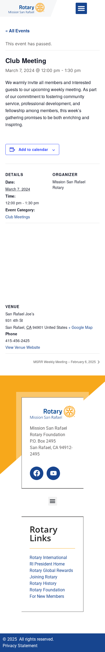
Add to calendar (33, 149)
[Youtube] (53, 473)
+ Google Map (80, 327)
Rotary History (43, 583)
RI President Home (47, 564)
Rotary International (48, 557)
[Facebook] (36, 473)
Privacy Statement (20, 645)
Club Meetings (17, 216)
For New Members (47, 596)
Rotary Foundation (47, 589)
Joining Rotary (43, 576)
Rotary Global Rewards (51, 570)
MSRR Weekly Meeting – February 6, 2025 (65, 361)
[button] (81, 8)
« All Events (17, 30)
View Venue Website (22, 347)
